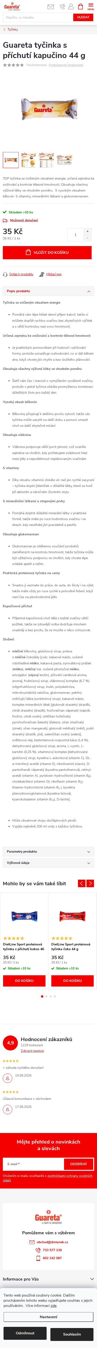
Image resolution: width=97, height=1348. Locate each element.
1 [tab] (42, 996)
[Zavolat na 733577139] (62, 7)
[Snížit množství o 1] (87, 238)
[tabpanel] (24, 941)
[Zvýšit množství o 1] (87, 231)
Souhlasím (72, 1334)
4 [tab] (55, 996)
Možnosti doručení (24, 220)
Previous (81, 883)
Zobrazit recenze (32, 1051)
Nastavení (48, 1317)
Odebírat (78, 1164)
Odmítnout (25, 1333)
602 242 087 (52, 1258)
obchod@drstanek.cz (52, 1242)
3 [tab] (50, 996)
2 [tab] (46, 996)
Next (90, 883)
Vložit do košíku (51, 252)
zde (54, 1305)
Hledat (83, 17)
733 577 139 (52, 1250)
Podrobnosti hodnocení (66, 65)
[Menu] (91, 6)
